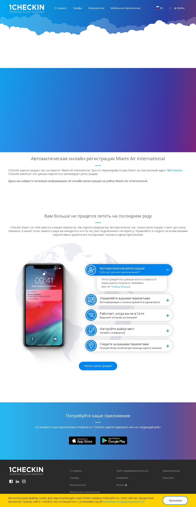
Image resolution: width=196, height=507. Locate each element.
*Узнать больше (120, 286)
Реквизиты (122, 478)
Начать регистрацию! (98, 366)
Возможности (96, 8)
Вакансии (168, 478)
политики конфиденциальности (123, 501)
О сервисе (61, 8)
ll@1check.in (174, 170)
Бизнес (120, 485)
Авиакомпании (171, 470)
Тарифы (77, 8)
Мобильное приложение (125, 8)
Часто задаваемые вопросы (132, 470)
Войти (180, 8)
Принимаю (175, 500)
